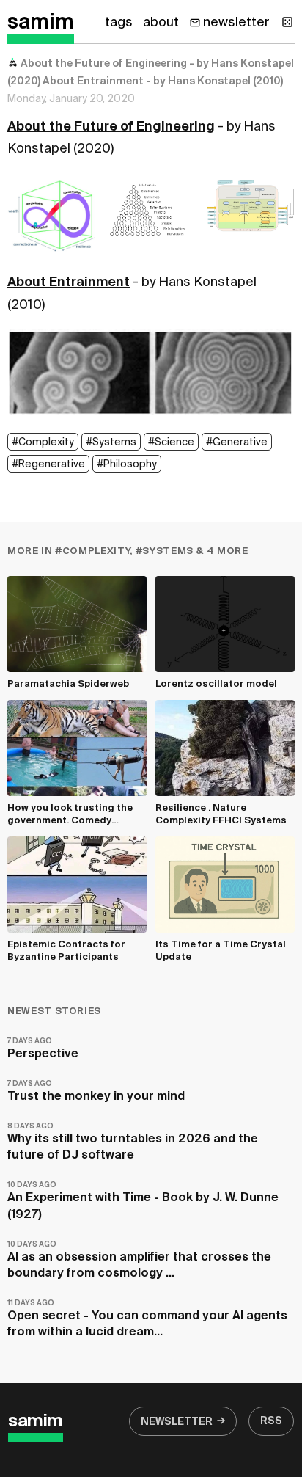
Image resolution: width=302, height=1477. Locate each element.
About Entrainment (68, 282)
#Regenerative (48, 464)
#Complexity (43, 442)
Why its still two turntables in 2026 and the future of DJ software (132, 1142)
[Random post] (287, 22)
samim (40, 22)
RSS (271, 1421)
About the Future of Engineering (111, 127)
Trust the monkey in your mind (96, 1091)
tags (119, 22)
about (161, 22)
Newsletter (177, 1422)
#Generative (237, 442)
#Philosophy (127, 464)
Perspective (42, 1048)
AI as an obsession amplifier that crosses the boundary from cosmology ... (139, 1260)
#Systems (111, 442)
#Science (171, 442)
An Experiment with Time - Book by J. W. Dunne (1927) (143, 1200)
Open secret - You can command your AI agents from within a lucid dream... (147, 1318)
